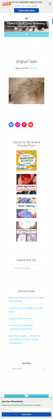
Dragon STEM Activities (20, 318)
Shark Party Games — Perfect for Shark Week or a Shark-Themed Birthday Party (25, 339)
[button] (26, 6)
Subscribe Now (26, 10)
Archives (26, 363)
